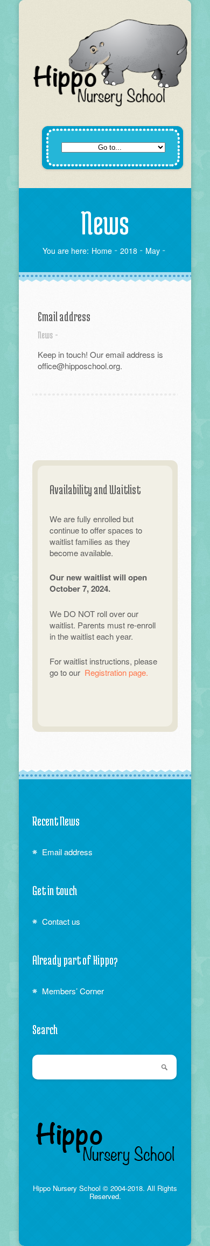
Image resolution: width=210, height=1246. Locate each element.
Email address (64, 316)
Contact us (61, 921)
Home (102, 250)
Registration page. (116, 672)
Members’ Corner (73, 990)
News (45, 334)
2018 (128, 250)
